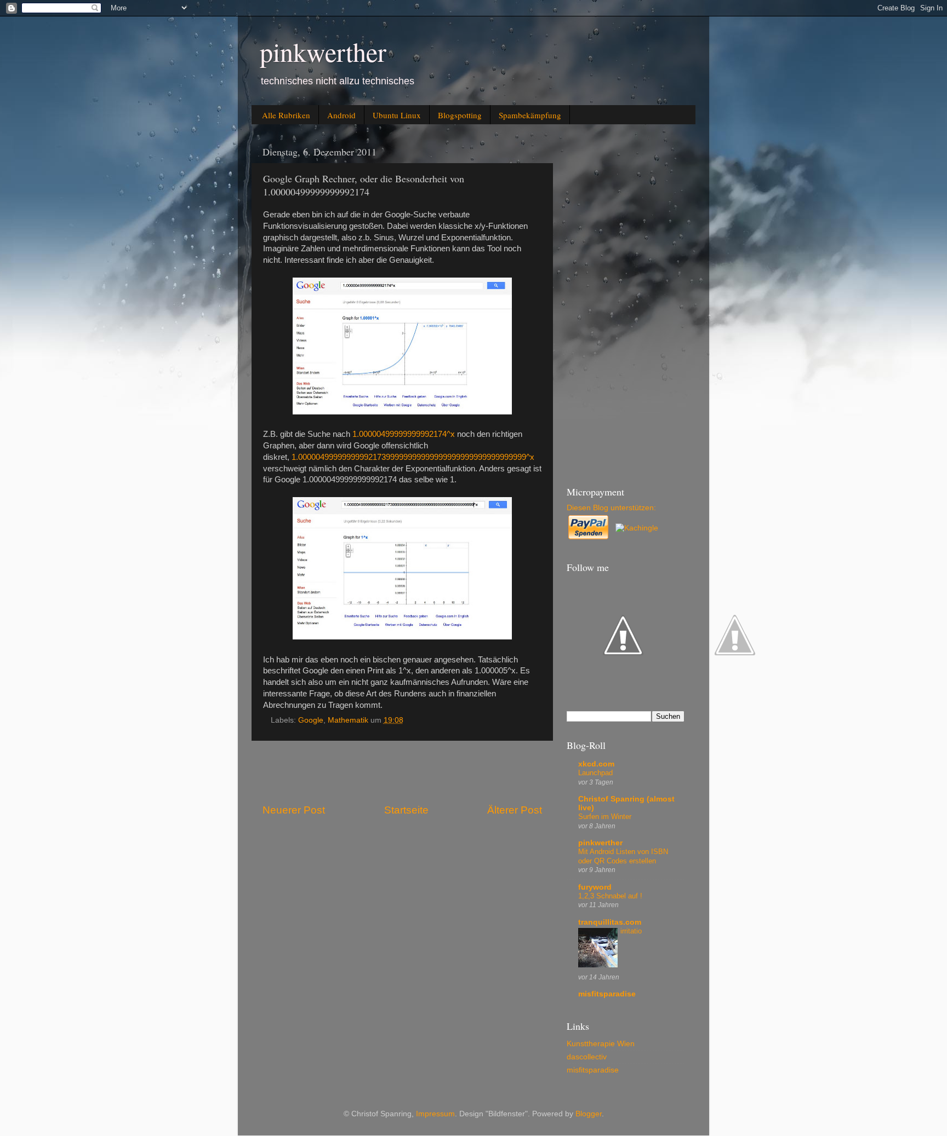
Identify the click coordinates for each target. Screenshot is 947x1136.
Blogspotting (460, 114)
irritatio (631, 931)
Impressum (435, 1114)
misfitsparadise (607, 994)
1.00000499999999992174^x (403, 434)
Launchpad (595, 773)
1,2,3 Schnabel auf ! (610, 896)
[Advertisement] (402, 772)
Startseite (406, 810)
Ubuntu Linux (397, 114)
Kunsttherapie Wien (601, 1044)
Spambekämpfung (530, 114)
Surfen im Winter (604, 816)
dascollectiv (587, 1057)
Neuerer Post (294, 810)
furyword (595, 887)
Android (341, 114)
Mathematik (348, 720)
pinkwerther (323, 51)
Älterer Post (514, 810)
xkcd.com (596, 764)
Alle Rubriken (286, 114)
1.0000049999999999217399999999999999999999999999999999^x (413, 457)
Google (310, 720)
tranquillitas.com (609, 922)
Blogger (588, 1114)
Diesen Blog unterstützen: (611, 508)
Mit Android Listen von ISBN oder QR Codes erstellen (623, 856)
